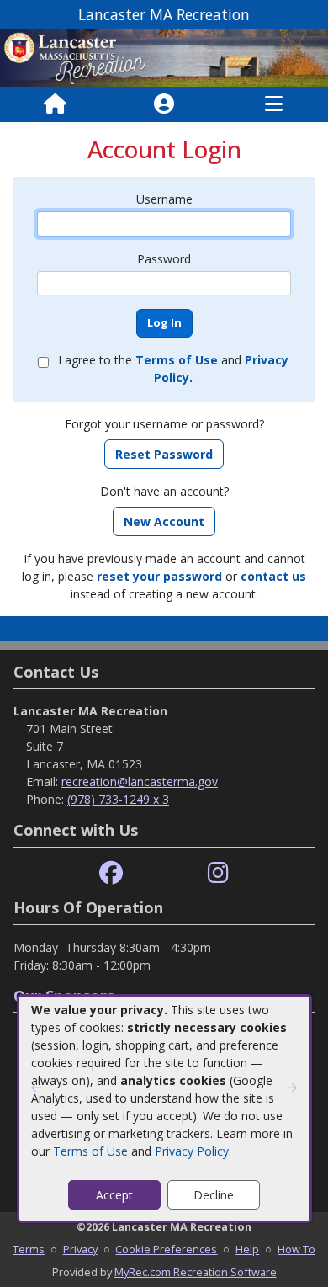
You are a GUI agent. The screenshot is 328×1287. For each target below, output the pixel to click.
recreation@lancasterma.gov (139, 782)
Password (164, 259)
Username (164, 199)
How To (296, 1249)
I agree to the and (173, 369)
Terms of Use (90, 1151)
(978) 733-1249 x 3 (118, 799)
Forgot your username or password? (164, 424)
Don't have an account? (164, 491)
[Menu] (274, 104)
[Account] (164, 104)
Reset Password (164, 454)
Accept (114, 1195)
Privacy (80, 1249)
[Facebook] (111, 873)
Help (247, 1249)
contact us (273, 576)
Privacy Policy (192, 1151)
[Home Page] (55, 104)
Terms (29, 1249)
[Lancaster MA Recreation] (164, 56)
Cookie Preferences (166, 1249)
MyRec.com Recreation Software (195, 1271)
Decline (213, 1195)
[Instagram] (218, 873)
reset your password (159, 576)
